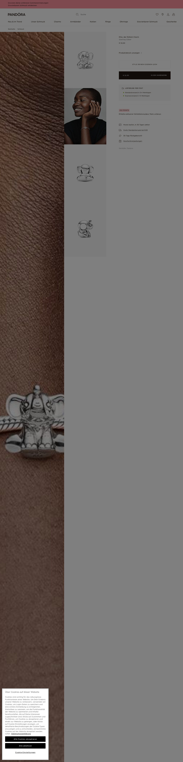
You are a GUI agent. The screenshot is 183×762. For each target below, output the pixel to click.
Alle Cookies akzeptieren (25, 739)
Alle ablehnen (25, 746)
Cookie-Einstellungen (25, 752)
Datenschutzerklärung (21, 734)
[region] (25, 724)
